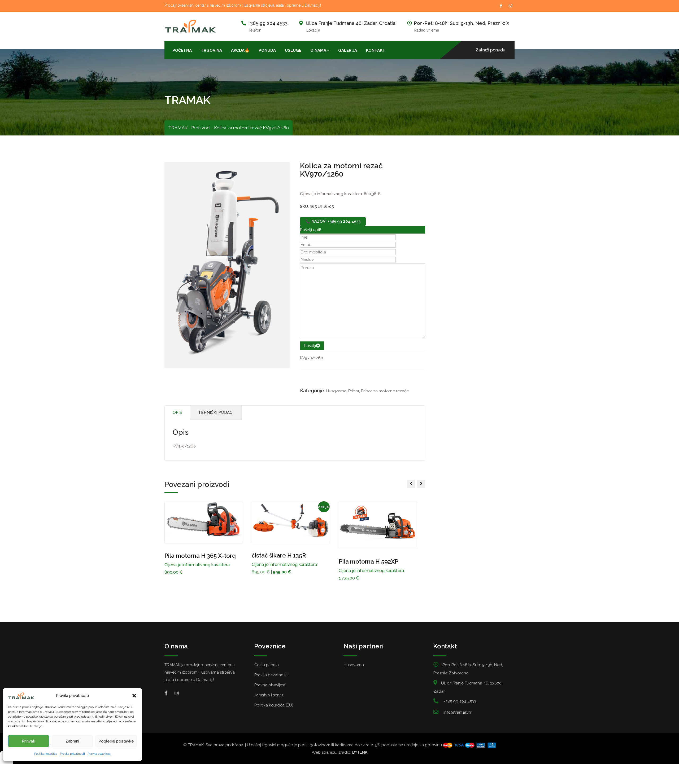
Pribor (353, 391)
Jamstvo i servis (268, 695)
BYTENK (359, 752)
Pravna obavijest (99, 754)
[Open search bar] (394, 50)
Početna (182, 50)
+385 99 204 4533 (268, 23)
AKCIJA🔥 (240, 50)
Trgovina (211, 50)
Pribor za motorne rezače (385, 391)
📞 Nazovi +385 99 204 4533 (332, 221)
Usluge (293, 50)
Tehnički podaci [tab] (215, 412)
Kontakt (375, 50)
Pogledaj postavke (116, 741)
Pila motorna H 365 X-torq (200, 555)
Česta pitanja (266, 664)
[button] (134, 695)
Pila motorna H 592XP (368, 561)
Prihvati (28, 741)
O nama (318, 50)
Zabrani (72, 741)
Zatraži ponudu (490, 49)
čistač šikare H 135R (279, 555)
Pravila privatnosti (72, 754)
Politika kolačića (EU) (273, 705)
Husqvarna (336, 391)
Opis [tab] (177, 412)
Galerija (347, 50)
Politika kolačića (45, 754)
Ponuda (267, 50)
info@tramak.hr (457, 712)
